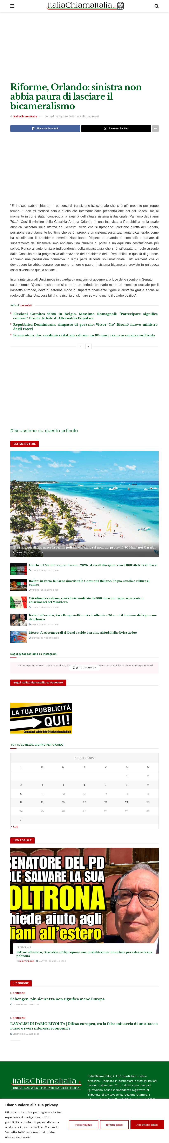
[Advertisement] (84, 47)
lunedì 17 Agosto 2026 (25, 1004)
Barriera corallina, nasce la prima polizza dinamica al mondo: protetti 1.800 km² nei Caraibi (84, 547)
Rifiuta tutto (114, 1124)
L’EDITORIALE (23, 947)
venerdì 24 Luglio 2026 (25, 1034)
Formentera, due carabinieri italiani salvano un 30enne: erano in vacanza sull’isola (84, 335)
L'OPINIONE (17, 993)
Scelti (95, 116)
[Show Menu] (12, 6)
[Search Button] (157, 6)
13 (84, 793)
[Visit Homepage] (84, 6)
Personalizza (83, 1124)
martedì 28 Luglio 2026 (52, 961)
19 (63, 802)
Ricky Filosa (26, 961)
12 (63, 793)
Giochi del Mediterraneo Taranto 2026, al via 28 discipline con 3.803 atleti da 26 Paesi (93, 565)
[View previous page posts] (81, 346)
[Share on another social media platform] (155, 128)
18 (42, 802)
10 (21, 793)
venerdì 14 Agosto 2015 (60, 116)
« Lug (14, 826)
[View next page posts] (88, 346)
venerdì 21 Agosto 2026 (29, 552)
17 (21, 802)
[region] (84, 1121)
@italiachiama (85, 667)
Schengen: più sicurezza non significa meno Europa (57, 999)
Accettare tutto (147, 1124)
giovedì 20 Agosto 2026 (45, 638)
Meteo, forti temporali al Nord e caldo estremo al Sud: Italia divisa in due (83, 632)
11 (42, 793)
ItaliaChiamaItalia (25, 116)
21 (105, 802)
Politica (85, 116)
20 (84, 802)
